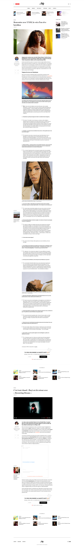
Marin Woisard (17, 426)
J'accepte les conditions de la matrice (37, 359)
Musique (20, 370)
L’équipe (15, 541)
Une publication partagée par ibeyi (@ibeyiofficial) (35, 476)
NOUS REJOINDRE (43, 356)
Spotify (36, 346)
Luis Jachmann (17, 61)
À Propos (23, 541)
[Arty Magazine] (42, 3)
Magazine (19, 541)
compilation (37, 432)
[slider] (32, 97)
